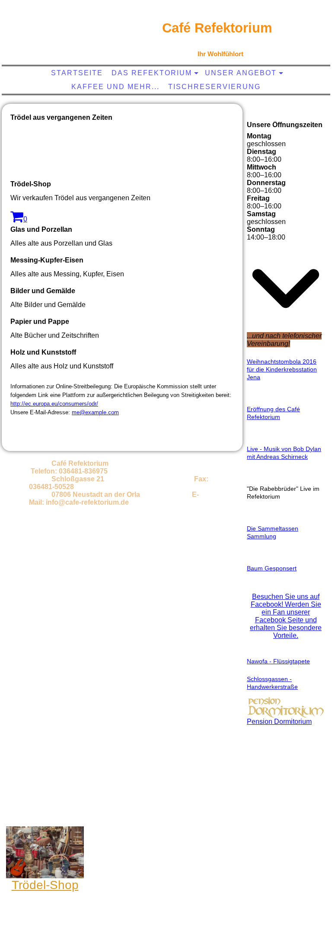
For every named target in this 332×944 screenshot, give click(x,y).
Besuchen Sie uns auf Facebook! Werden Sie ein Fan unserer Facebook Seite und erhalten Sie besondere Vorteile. (286, 616)
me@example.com (95, 412)
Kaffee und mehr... (115, 86)
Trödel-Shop (45, 885)
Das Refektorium (152, 73)
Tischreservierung (214, 86)
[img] (67, 36)
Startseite (77, 73)
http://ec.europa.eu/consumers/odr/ (54, 403)
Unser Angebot (241, 73)
